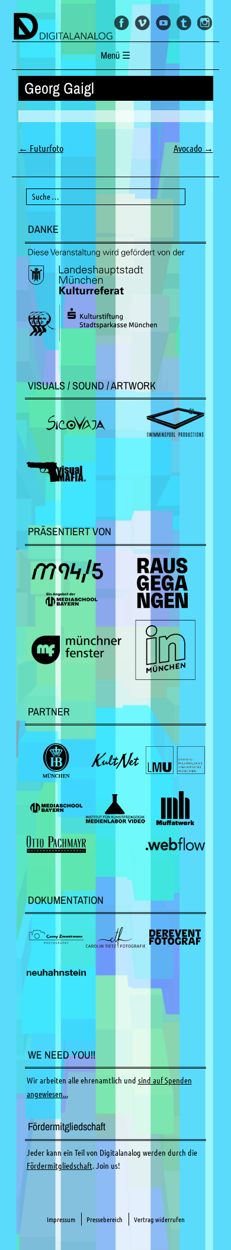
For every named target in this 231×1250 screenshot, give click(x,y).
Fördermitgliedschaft (59, 1166)
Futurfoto (40, 148)
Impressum (61, 1219)
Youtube (163, 22)
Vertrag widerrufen (159, 1219)
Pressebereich (104, 1219)
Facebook (121, 22)
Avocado (193, 148)
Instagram (204, 22)
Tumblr (184, 22)
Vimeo (142, 22)
